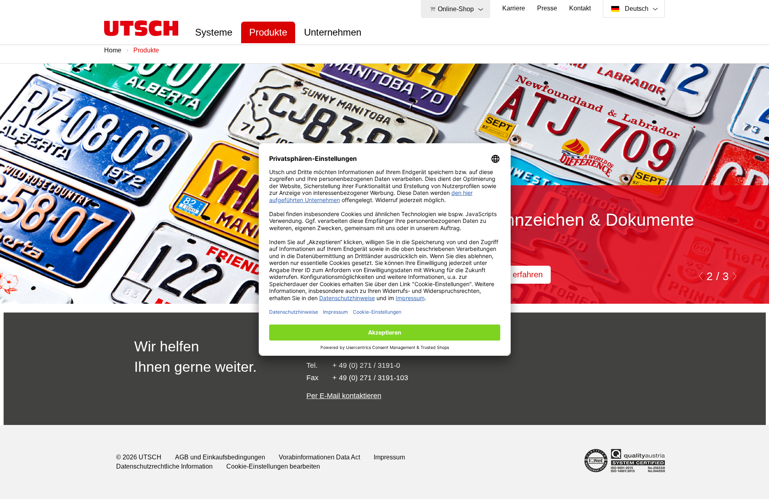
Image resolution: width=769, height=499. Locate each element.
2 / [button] (713, 276)
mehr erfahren (517, 274)
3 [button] (724, 276)
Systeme (213, 32)
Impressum (389, 457)
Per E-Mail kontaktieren (343, 396)
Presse (547, 8)
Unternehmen (332, 32)
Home (112, 50)
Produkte (268, 32)
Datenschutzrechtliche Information (164, 466)
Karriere (513, 8)
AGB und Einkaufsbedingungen (220, 457)
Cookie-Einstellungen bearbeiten (273, 466)
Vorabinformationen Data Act (319, 457)
